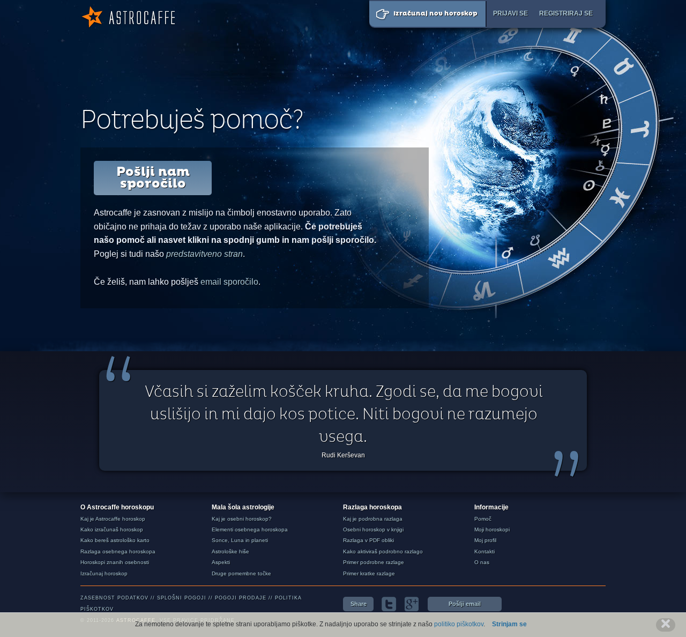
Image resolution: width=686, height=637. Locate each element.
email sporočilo (229, 281)
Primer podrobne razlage (373, 562)
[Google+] (412, 604)
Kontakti (484, 551)
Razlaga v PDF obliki (368, 540)
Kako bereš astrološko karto (115, 540)
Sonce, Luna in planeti (240, 540)
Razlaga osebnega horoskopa (117, 551)
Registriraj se (566, 13)
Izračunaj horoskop (104, 573)
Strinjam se (509, 624)
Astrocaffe (127, 17)
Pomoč (482, 519)
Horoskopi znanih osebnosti (114, 562)
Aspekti (221, 562)
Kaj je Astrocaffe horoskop (112, 519)
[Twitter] (389, 604)
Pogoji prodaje (240, 598)
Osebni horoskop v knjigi (373, 529)
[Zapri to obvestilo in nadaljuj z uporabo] (665, 625)
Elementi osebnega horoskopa (250, 529)
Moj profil (485, 540)
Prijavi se (510, 13)
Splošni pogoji (181, 598)
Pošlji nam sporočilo (153, 178)
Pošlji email (465, 604)
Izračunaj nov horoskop (435, 14)
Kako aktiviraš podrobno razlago (383, 551)
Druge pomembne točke (241, 573)
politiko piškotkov (458, 624)
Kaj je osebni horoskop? (242, 519)
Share (359, 604)
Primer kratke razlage (369, 573)
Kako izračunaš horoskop (111, 529)
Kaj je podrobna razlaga (372, 519)
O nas (481, 562)
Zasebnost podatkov (114, 598)
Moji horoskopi (492, 529)
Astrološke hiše (230, 551)
